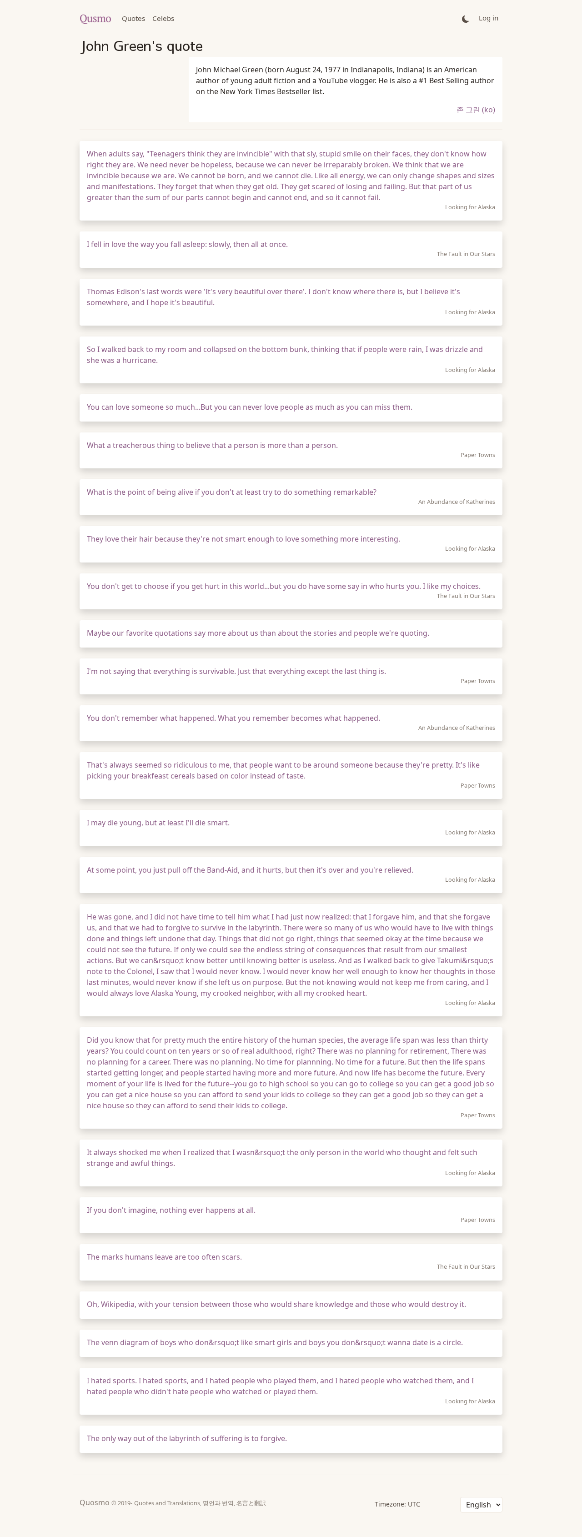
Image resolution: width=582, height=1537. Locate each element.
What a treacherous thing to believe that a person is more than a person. (212, 445)
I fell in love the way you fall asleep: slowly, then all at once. (187, 244)
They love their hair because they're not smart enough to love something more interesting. (243, 539)
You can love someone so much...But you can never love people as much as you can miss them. (249, 407)
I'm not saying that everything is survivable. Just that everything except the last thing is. (236, 671)
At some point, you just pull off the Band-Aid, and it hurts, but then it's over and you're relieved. (250, 870)
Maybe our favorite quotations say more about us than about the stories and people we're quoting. (258, 633)
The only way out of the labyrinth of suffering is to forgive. (187, 1438)
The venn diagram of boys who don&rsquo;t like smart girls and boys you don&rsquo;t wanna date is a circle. (275, 1342)
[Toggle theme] (465, 18)
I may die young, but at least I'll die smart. (158, 823)
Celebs (163, 18)
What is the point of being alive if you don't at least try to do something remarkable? (231, 492)
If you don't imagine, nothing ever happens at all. (171, 1210)
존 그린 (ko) (476, 110)
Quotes (133, 18)
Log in (488, 17)
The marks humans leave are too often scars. (164, 1257)
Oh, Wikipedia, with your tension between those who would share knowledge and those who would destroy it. (276, 1304)
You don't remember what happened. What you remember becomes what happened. (233, 718)
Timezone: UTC (397, 1504)
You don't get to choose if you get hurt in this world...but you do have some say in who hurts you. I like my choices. (284, 586)
